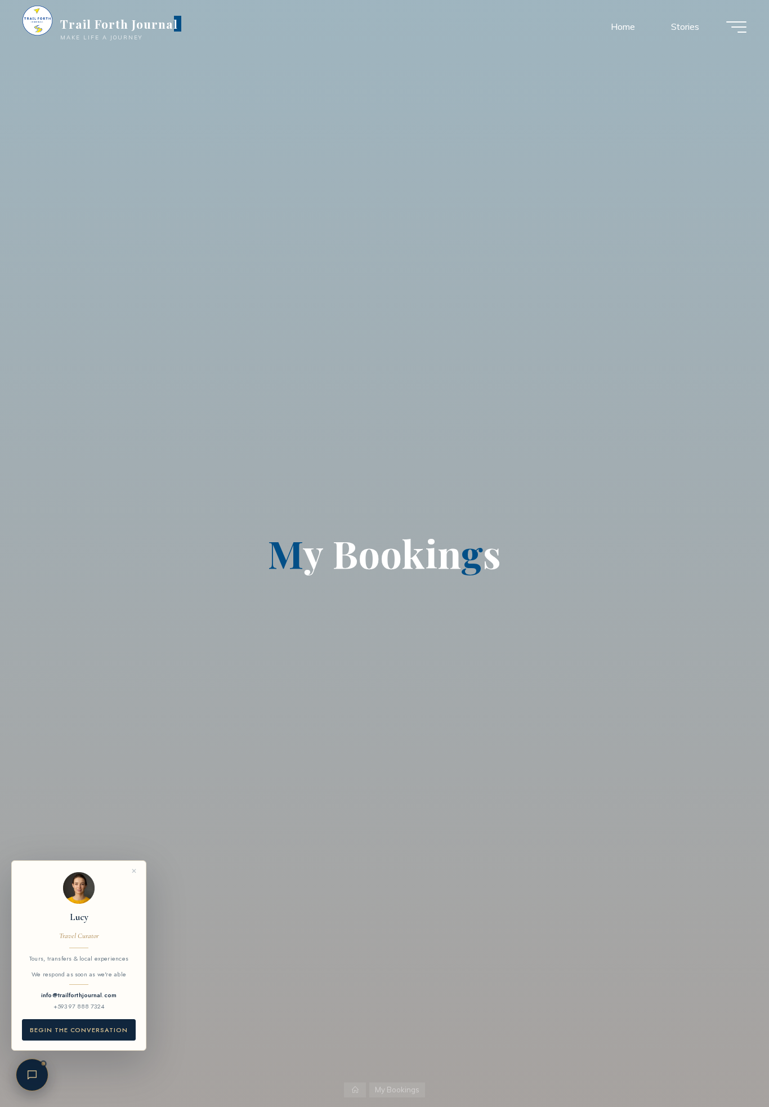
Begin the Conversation (79, 1029)
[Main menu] (736, 27)
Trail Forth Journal (119, 24)
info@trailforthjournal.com (79, 994)
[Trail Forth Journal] (37, 20)
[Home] (355, 1089)
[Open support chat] (32, 1075)
